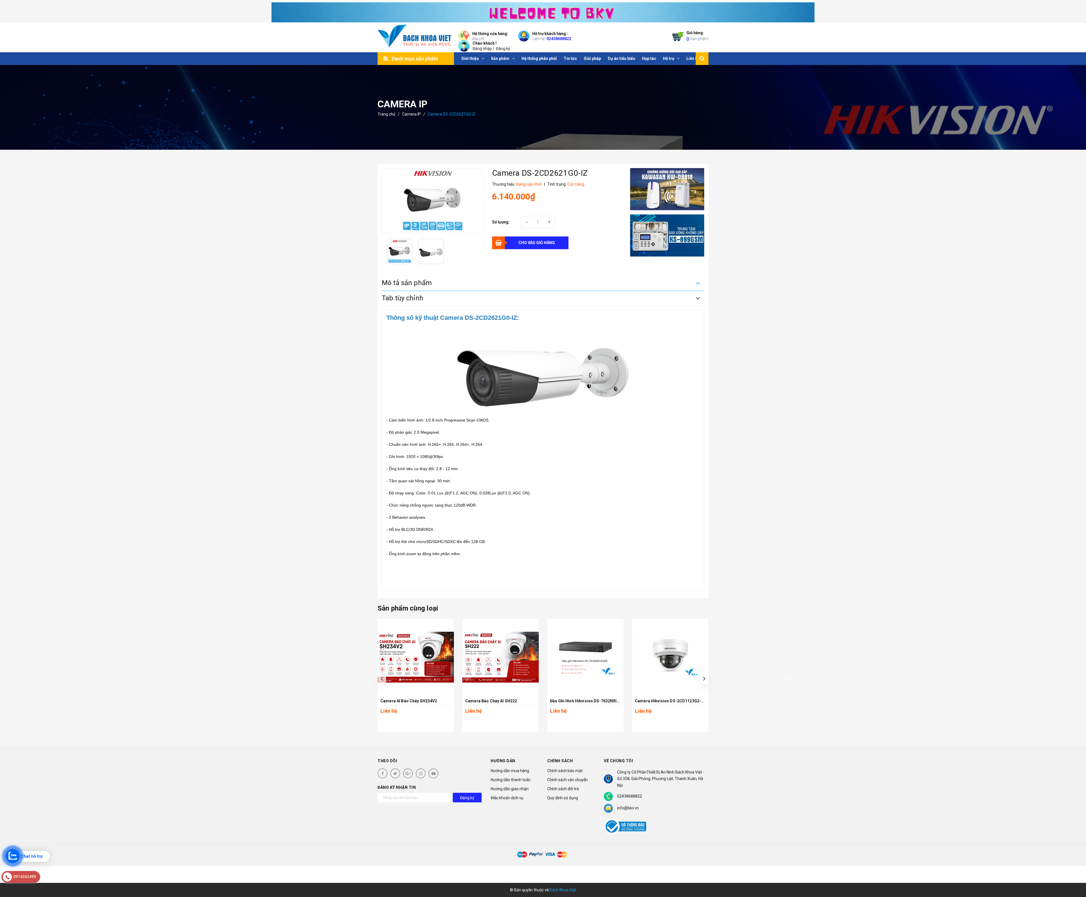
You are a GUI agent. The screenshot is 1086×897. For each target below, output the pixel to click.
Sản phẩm (697, 36)
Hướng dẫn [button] (503, 761)
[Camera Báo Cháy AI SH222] (500, 657)
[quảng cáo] (667, 189)
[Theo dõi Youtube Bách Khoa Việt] (433, 773)
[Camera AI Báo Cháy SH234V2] (416, 657)
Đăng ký (503, 48)
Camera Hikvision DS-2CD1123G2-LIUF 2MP (677, 701)
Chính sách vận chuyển (567, 779)
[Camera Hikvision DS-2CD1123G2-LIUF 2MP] (670, 657)
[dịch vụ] (667, 235)
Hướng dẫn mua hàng (510, 770)
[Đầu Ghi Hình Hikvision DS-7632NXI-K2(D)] (585, 657)
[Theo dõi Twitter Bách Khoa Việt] (395, 773)
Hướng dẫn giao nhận (510, 789)
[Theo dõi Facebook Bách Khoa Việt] (382, 773)
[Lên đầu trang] (1075, 867)
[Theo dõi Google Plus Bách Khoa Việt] (408, 773)
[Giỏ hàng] (676, 37)
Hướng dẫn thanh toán (511, 779)
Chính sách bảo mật (565, 770)
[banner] (543, 11)
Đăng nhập (482, 48)
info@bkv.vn (628, 808)
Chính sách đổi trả (563, 789)
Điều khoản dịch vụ (507, 798)
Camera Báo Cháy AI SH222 (491, 701)
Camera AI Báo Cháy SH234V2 (408, 701)
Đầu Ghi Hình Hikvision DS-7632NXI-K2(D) (589, 701)
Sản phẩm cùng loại (408, 608)
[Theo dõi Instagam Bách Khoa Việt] (421, 773)
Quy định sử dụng (562, 798)
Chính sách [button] (560, 761)
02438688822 (558, 38)
